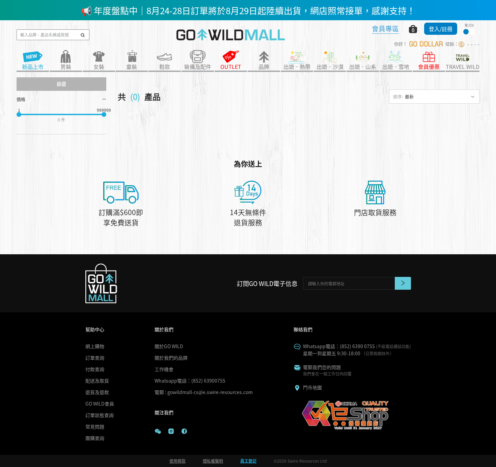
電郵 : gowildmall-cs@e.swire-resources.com (204, 392)
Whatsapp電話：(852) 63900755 (190, 380)
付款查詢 (94, 369)
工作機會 (164, 369)
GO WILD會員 (99, 403)
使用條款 (177, 461)
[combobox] (434, 96)
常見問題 (94, 426)
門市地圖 (312, 387)
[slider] (19, 114)
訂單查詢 (94, 357)
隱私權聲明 (213, 461)
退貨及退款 (97, 392)
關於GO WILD (169, 346)
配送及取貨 (97, 380)
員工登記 (248, 461)
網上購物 (94, 346)
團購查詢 (94, 438)
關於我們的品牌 (171, 357)
